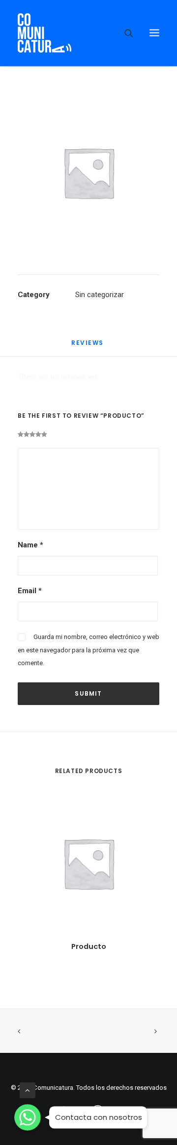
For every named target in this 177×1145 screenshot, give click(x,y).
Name (30, 544)
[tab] (88, 347)
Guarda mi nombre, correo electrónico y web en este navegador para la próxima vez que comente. (88, 650)
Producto (88, 946)
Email (30, 590)
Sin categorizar (99, 294)
